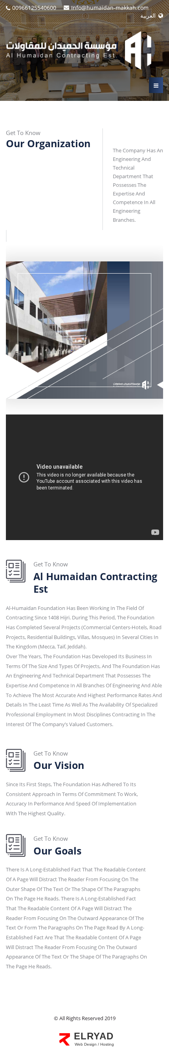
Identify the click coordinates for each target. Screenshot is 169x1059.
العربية (148, 15)
